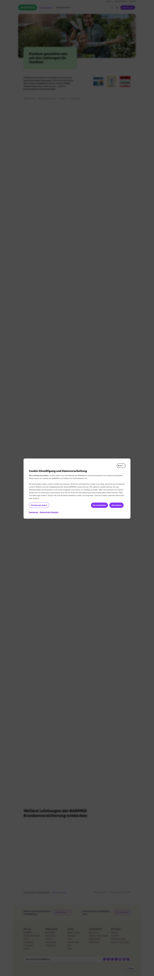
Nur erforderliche (99, 505)
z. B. (117, 487)
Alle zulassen (116, 505)
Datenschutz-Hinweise (49, 512)
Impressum (33, 512)
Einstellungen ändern (39, 505)
